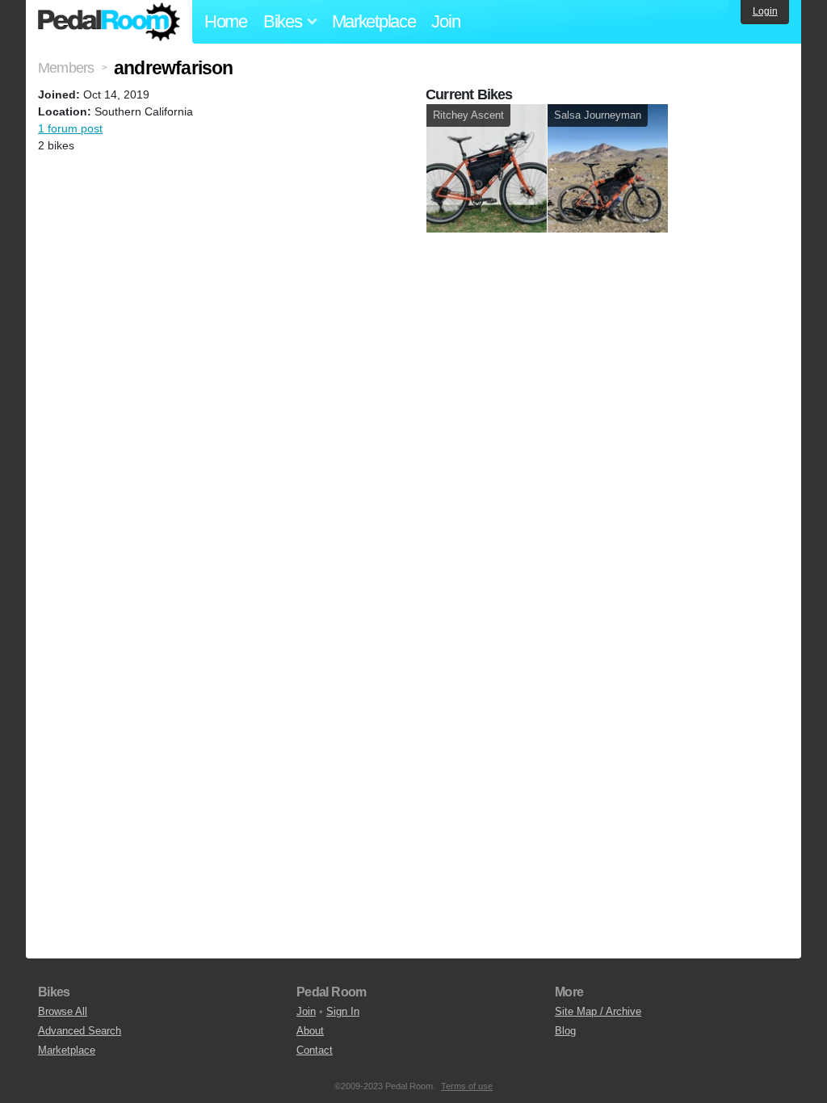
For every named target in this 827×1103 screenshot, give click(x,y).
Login (765, 11)
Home (225, 21)
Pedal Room (109, 21)
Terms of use (467, 1086)
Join (445, 21)
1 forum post (70, 128)
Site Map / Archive (598, 1011)
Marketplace (374, 21)
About (310, 1031)
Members (66, 68)
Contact (314, 1050)
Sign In (342, 1011)
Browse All (62, 1011)
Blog (565, 1031)
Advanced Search (79, 1031)
